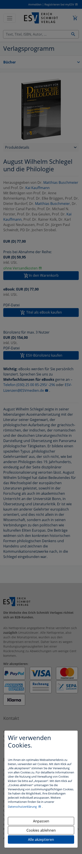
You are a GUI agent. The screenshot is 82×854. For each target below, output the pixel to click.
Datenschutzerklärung (22, 807)
